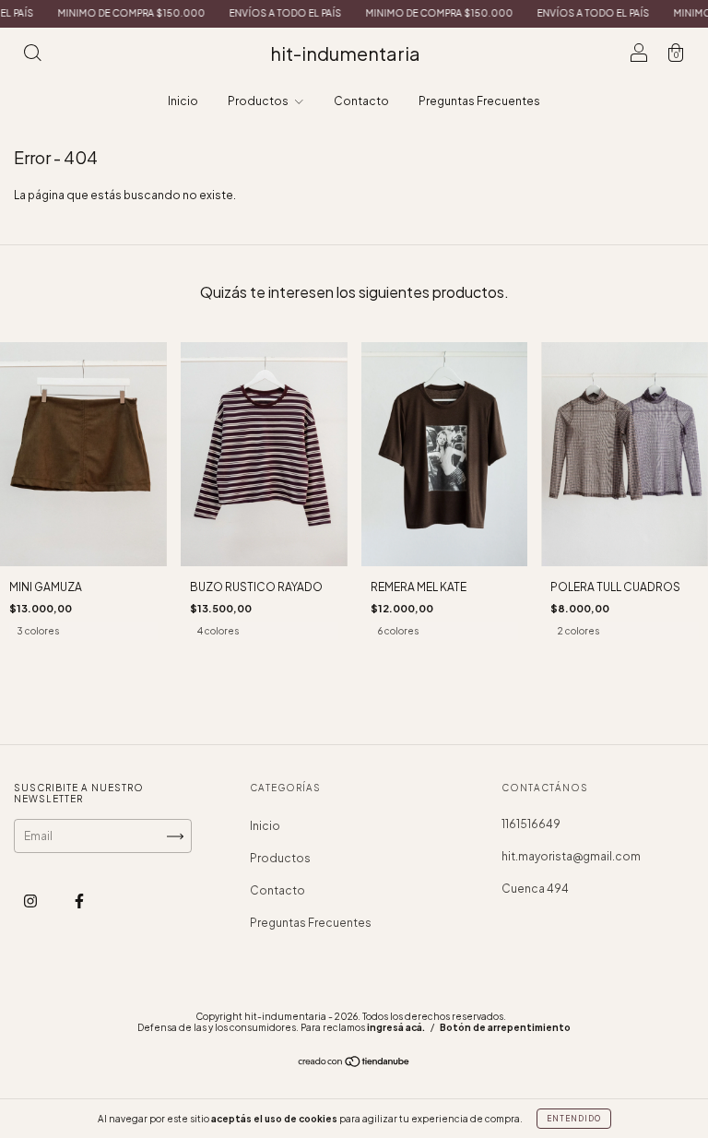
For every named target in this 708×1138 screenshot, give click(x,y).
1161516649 (531, 824)
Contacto (361, 101)
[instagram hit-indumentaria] (31, 901)
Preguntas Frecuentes (479, 101)
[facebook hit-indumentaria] (79, 901)
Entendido (574, 1118)
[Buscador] (32, 56)
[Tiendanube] (354, 1064)
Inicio (183, 101)
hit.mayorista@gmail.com (571, 856)
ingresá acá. (396, 1027)
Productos (259, 101)
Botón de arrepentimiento (505, 1027)
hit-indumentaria (345, 53)
